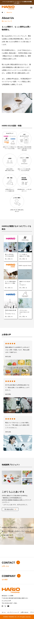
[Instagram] (2, 606)
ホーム (4, 612)
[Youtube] (8, 606)
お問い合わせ (24, 612)
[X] (5, 606)
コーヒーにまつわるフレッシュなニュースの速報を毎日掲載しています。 (17, 2)
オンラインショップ (13, 612)
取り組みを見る (9, 509)
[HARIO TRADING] (8, 7)
